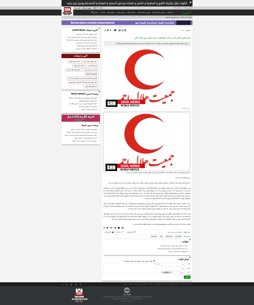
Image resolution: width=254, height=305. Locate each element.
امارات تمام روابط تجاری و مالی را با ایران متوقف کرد (83, 104)
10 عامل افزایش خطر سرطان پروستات (87, 46)
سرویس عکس (121, 12)
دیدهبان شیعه (131, 12)
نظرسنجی (143, 284)
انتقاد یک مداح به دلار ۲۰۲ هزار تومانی (86, 43)
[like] (120, 232)
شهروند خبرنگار (87, 8)
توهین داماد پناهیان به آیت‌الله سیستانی (84, 129)
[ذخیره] (125, 30)
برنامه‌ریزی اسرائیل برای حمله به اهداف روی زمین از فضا (82, 37)
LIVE (94, 8)
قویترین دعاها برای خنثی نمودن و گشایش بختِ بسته (83, 78)
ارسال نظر (130, 232)
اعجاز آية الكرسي (92, 66)
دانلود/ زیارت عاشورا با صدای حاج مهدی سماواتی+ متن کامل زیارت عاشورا (171, 17)
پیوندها (172, 284)
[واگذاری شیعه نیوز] (127, 22)
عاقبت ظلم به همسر (74, 61)
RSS (125, 284)
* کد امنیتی (188, 273)
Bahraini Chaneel (91, 74)
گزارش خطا (108, 232)
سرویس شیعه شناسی (144, 12)
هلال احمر (178, 236)
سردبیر (96, 12)
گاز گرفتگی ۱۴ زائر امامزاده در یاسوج (178, 252)
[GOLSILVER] (81, 118)
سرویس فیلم (111, 12)
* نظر (159, 264)
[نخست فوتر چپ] (80, 295)
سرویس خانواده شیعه (158, 12)
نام (189, 264)
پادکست (102, 12)
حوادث (182, 30)
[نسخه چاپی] (120, 30)
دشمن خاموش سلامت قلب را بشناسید (87, 34)
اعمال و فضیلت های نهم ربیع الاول (88, 101)
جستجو (136, 284)
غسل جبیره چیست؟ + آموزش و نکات (84, 141)
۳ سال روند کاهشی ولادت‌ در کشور (85, 138)
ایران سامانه (123, 301)
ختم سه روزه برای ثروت (90, 70)
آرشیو (177, 284)
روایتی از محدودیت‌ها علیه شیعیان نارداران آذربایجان (81, 135)
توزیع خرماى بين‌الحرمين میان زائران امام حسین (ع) (83, 98)
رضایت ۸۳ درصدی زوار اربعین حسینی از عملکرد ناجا (173, 246)
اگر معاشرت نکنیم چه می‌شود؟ (89, 109)
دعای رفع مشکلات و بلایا (73, 70)
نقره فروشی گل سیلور (91, 86)
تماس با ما (77, 8)
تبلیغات (150, 284)
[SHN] (67, 10)
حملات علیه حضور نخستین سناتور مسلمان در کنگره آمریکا (82, 40)
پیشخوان (170, 12)
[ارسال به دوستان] (123, 30)
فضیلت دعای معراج (79, 66)
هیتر (161, 236)
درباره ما (190, 284)
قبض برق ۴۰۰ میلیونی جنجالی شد (88, 107)
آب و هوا (165, 284)
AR (101, 8)
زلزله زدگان (169, 236)
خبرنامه (130, 284)
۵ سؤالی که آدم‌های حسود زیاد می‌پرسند (86, 49)
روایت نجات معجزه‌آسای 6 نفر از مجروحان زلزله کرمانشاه (172, 249)
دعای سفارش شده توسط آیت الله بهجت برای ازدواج (83, 82)
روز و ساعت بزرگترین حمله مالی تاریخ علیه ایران (82, 132)
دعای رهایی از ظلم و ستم (90, 61)
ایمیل (188, 268)
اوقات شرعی (157, 284)
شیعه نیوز (154, 236)
